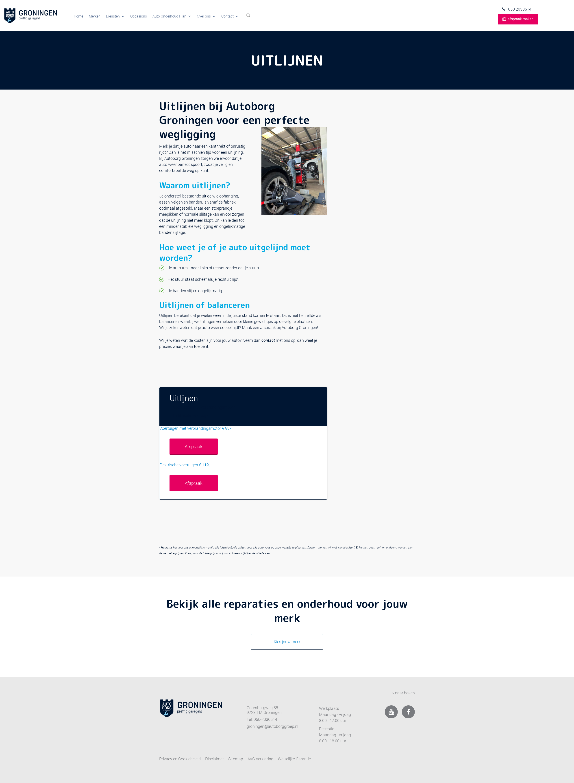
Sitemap (235, 759)
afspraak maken (520, 19)
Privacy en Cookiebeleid (180, 759)
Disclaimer (214, 759)
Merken (94, 16)
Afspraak (193, 446)
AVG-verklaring (260, 759)
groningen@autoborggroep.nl (272, 726)
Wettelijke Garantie (294, 759)
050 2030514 (519, 9)
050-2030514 (265, 719)
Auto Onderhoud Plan (169, 16)
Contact (227, 16)
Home (78, 16)
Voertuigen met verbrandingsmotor (204, 407)
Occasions (138, 16)
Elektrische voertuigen (192, 415)
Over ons (204, 16)
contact (268, 340)
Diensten (113, 16)
